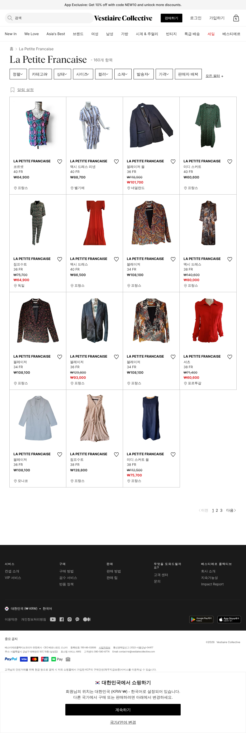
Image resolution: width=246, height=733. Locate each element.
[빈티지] (181, 34)
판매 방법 (114, 571)
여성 (94, 34)
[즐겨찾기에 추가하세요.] (59, 161)
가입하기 (217, 17)
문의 (157, 581)
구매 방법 (66, 571)
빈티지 (171, 34)
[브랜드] (87, 34)
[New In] (20, 34)
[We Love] (43, 34)
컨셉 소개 (12, 571)
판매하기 (171, 17)
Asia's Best (56, 34)
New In (11, 34)
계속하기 (123, 710)
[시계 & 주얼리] (162, 34)
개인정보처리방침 (33, 619)
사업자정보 (105, 647)
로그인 (196, 17)
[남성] (117, 34)
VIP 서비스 (13, 578)
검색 (18, 18)
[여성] (102, 34)
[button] (236, 18)
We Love (31, 34)
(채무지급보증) (112, 669)
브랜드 (78, 34)
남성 (109, 34)
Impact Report (212, 584)
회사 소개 (208, 571)
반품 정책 (66, 584)
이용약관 (11, 619)
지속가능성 (209, 578)
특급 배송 (192, 34)
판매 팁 (112, 578)
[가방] (132, 34)
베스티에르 (231, 34)
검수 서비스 (68, 578)
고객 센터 (161, 575)
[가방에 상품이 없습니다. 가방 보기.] (236, 18)
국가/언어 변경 (123, 722)
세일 (211, 34)
